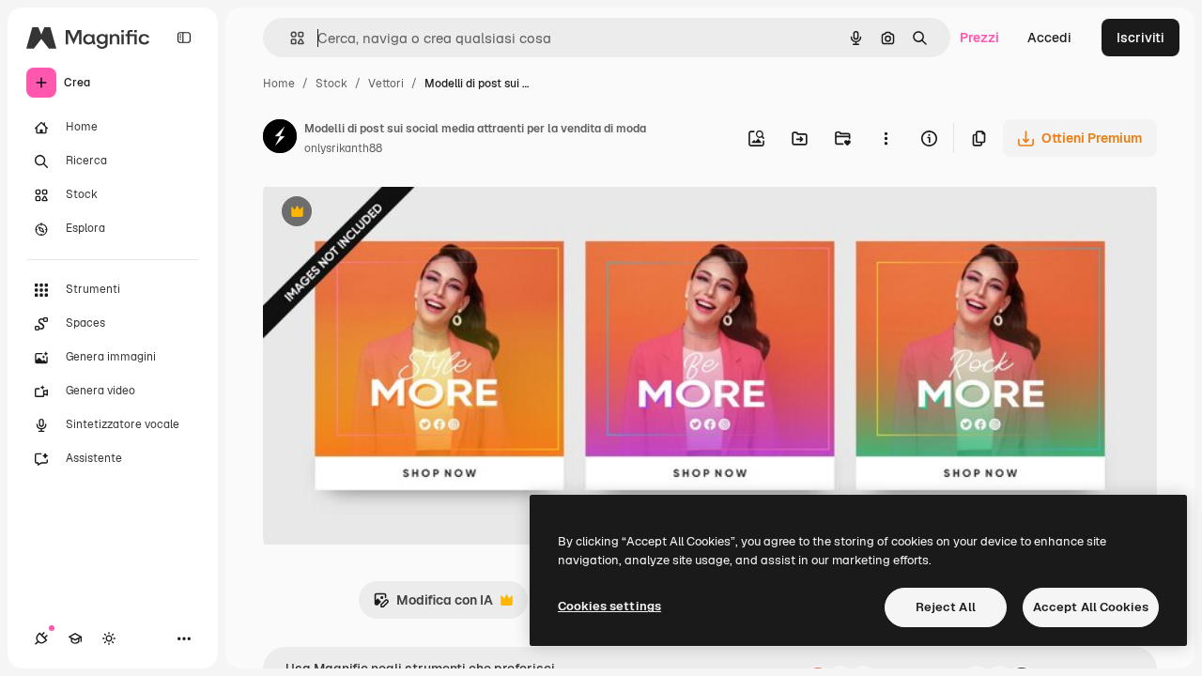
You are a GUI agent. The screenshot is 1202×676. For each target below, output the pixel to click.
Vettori (386, 83)
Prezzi (979, 37)
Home (279, 83)
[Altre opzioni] (885, 138)
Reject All (946, 607)
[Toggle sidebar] (184, 38)
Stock (331, 83)
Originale (387, 214)
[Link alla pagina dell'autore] (280, 139)
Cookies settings (609, 606)
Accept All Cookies (1090, 607)
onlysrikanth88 (343, 148)
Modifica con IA (433, 605)
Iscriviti (1140, 37)
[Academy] (75, 638)
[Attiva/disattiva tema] (109, 638)
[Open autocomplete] (290, 38)
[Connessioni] (41, 638)
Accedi (1049, 37)
